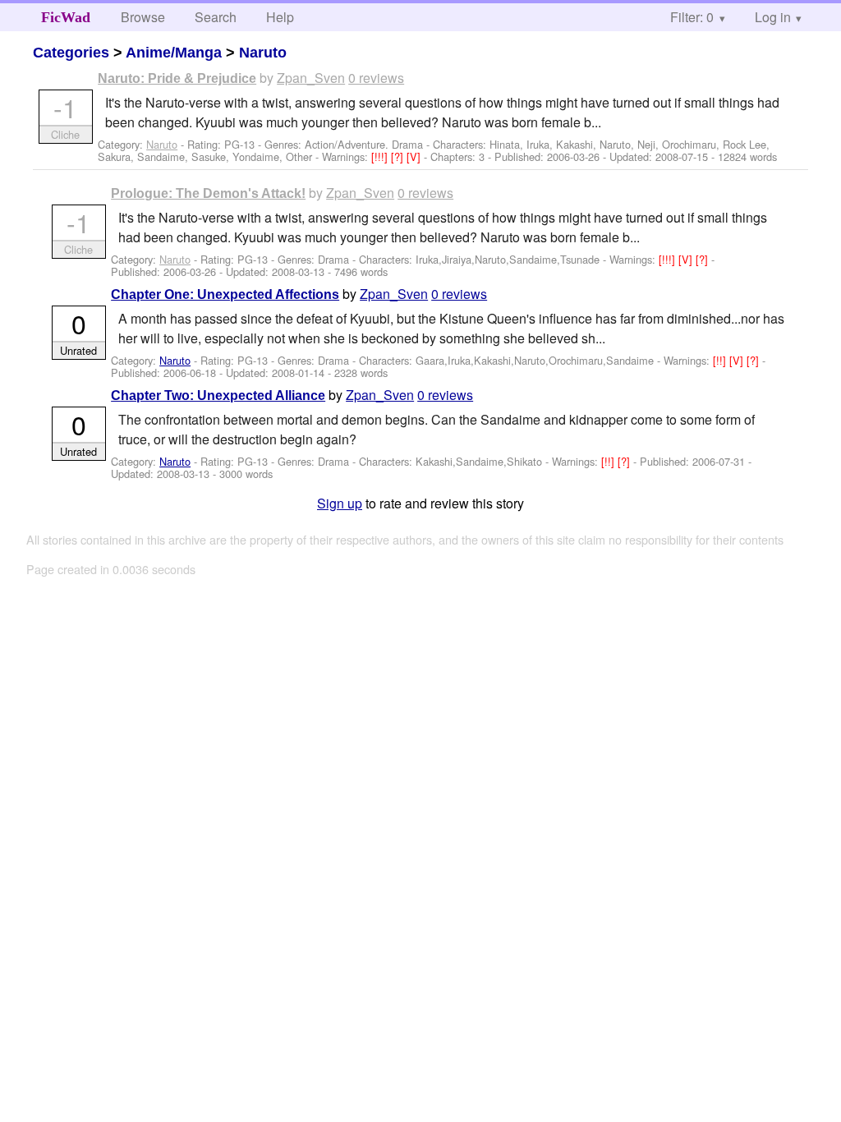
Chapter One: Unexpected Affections (225, 294)
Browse (143, 16)
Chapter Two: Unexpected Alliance (218, 395)
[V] (415, 156)
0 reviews (376, 77)
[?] (399, 156)
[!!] (721, 360)
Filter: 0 (692, 16)
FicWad (65, 17)
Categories (71, 52)
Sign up (339, 503)
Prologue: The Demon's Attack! (208, 193)
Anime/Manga (174, 52)
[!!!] (381, 156)
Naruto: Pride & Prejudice (177, 78)
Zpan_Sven (311, 77)
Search (216, 16)
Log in (773, 16)
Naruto (263, 52)
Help (280, 16)
